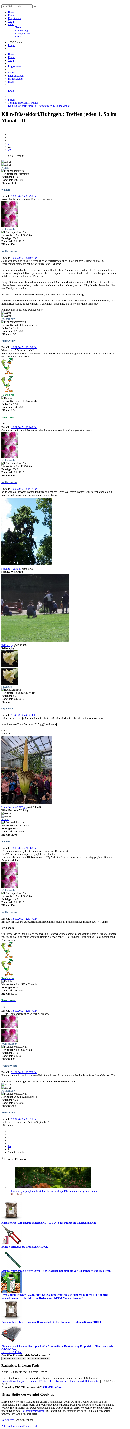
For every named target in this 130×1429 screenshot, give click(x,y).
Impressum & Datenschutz (84, 1381)
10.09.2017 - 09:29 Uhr (24, 196)
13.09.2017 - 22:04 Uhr (24, 918)
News (18, 27)
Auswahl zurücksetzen (14, 1358)
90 (9, 149)
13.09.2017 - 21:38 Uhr (24, 848)
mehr (11, 24)
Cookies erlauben (24, 1419)
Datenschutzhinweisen (32, 1410)
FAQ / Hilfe (45, 1381)
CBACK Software (53, 1387)
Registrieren (14, 18)
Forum (11, 15)
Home (11, 12)
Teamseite (61, 1381)
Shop (11, 21)
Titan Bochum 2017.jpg (14, 807)
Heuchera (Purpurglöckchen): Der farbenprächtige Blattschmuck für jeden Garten (53, 1191)
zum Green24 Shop (11, 1352)
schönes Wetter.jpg (11, 568)
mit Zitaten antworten (38, 1358)
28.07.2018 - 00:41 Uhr (24, 1119)
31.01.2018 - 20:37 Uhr (24, 1072)
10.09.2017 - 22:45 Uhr (24, 347)
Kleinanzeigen (22, 30)
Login (11, 45)
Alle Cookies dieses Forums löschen (20, 1426)
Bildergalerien (22, 33)
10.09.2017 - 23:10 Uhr (24, 427)
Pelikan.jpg (7, 645)
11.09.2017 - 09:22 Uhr (23, 715)
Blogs (18, 36)
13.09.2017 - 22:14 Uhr (24, 1010)
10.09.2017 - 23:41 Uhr (24, 488)
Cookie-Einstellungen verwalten (18, 1381)
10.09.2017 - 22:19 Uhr (24, 257)
